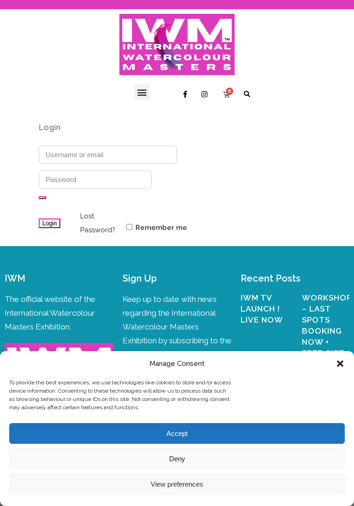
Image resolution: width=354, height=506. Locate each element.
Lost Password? (97, 223)
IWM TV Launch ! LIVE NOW (262, 308)
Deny (177, 459)
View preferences (177, 484)
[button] (340, 363)
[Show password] (42, 197)
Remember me (160, 228)
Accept (177, 433)
